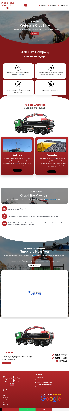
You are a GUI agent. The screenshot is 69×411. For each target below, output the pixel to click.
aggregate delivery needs (50, 199)
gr (33, 255)
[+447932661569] (27, 409)
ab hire (35, 255)
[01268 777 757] (10, 409)
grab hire (20, 74)
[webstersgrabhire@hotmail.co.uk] (44, 409)
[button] (25, 5)
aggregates (53, 158)
